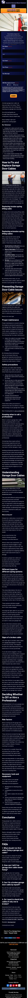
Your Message (6, 73)
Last (4, 54)
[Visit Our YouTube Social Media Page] (16, 985)
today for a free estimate (13, 10)
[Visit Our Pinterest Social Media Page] (13, 985)
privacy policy (15, 90)
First (4, 48)
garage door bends (10, 642)
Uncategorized (11, 922)
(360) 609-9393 (15, 964)
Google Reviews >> (13, 988)
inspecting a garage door (12, 185)
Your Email (7, 60)
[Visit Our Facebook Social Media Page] (8, 985)
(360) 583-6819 (13, 944)
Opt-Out (16, 85)
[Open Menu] (13, 6)
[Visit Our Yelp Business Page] (19, 985)
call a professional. (19, 411)
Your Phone (7, 67)
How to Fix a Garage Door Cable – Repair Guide (13, 919)
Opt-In (9, 85)
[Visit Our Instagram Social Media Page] (11, 985)
